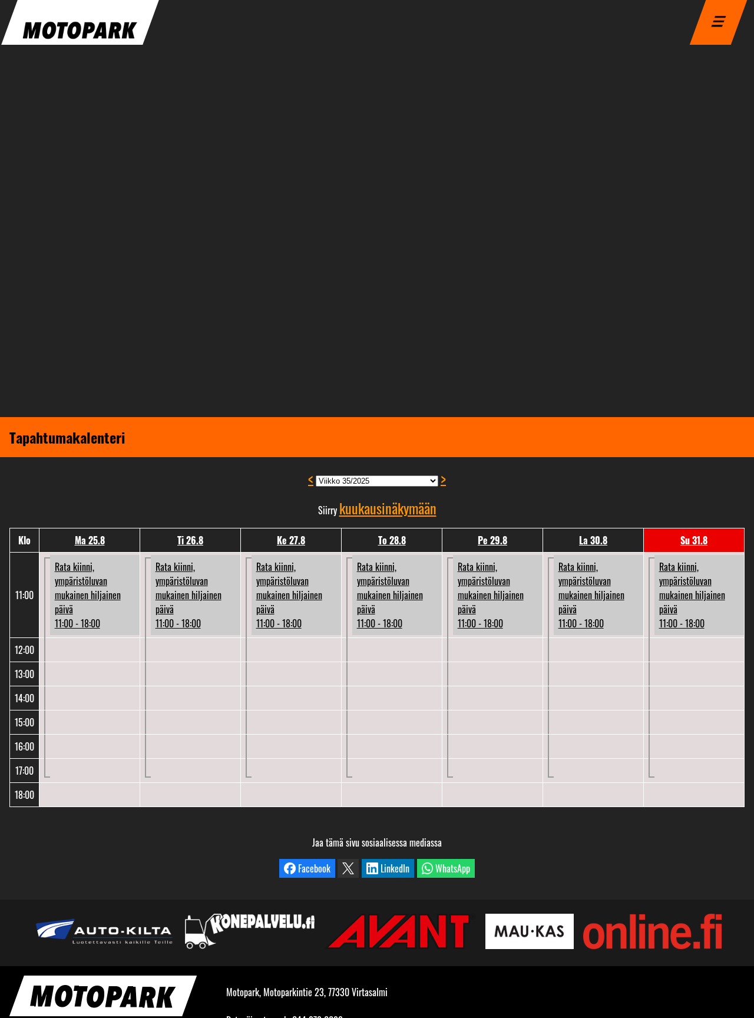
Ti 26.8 (190, 540)
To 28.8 (392, 540)
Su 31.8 (693, 540)
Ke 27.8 (291, 540)
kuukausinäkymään (387, 507)
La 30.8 (593, 540)
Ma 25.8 (90, 540)
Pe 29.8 (492, 540)
